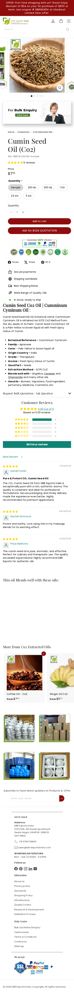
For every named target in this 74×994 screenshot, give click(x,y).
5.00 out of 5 (46, 409)
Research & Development (29, 909)
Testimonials (21, 932)
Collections (23, 132)
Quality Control (22, 904)
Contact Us (20, 941)
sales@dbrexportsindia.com (34, 847)
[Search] (67, 29)
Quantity (13, 205)
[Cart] (61, 21)
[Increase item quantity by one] (23, 212)
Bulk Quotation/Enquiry (27, 927)
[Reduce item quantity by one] (11, 212)
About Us (19, 881)
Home (11, 132)
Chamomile (15, 377)
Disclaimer (20, 890)
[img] (10, 466)
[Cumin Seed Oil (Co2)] (24, 611)
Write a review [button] (37, 444)
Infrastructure (22, 900)
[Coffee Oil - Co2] (24, 678)
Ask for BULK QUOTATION (39, 230)
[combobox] (37, 29)
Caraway (49, 373)
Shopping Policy (23, 895)
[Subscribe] (61, 798)
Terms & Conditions (25, 936)
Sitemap (19, 946)
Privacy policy (22, 886)
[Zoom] (59, 88)
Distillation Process (25, 914)
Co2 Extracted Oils (42, 132)
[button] (16, 162)
